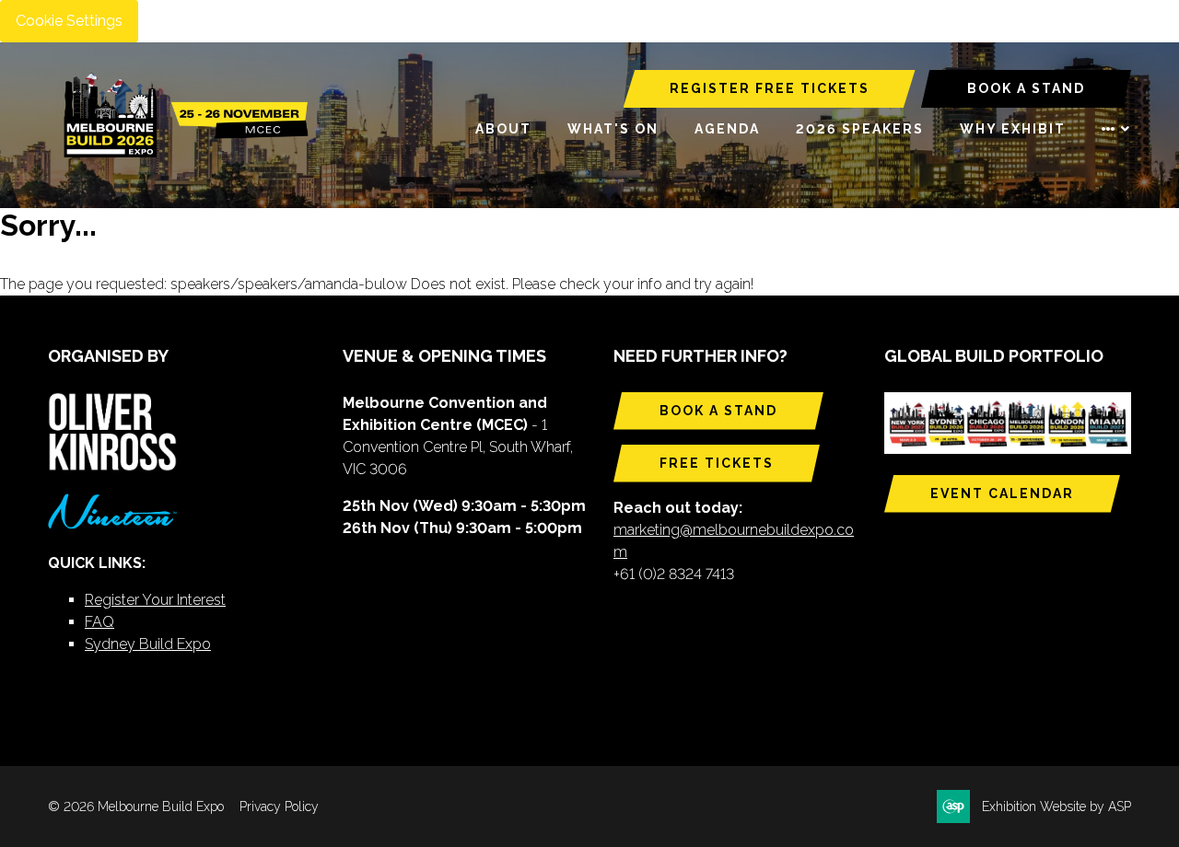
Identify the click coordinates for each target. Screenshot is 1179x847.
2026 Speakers (860, 129)
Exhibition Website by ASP (1056, 806)
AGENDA (727, 129)
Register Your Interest (155, 600)
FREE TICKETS (717, 463)
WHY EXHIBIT (1013, 129)
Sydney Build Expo (148, 644)
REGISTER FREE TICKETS (770, 88)
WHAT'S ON (613, 129)
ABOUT (503, 129)
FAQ (99, 622)
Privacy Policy (279, 806)
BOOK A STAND (1026, 88)
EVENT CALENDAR (1002, 493)
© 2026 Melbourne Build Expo (136, 806)
